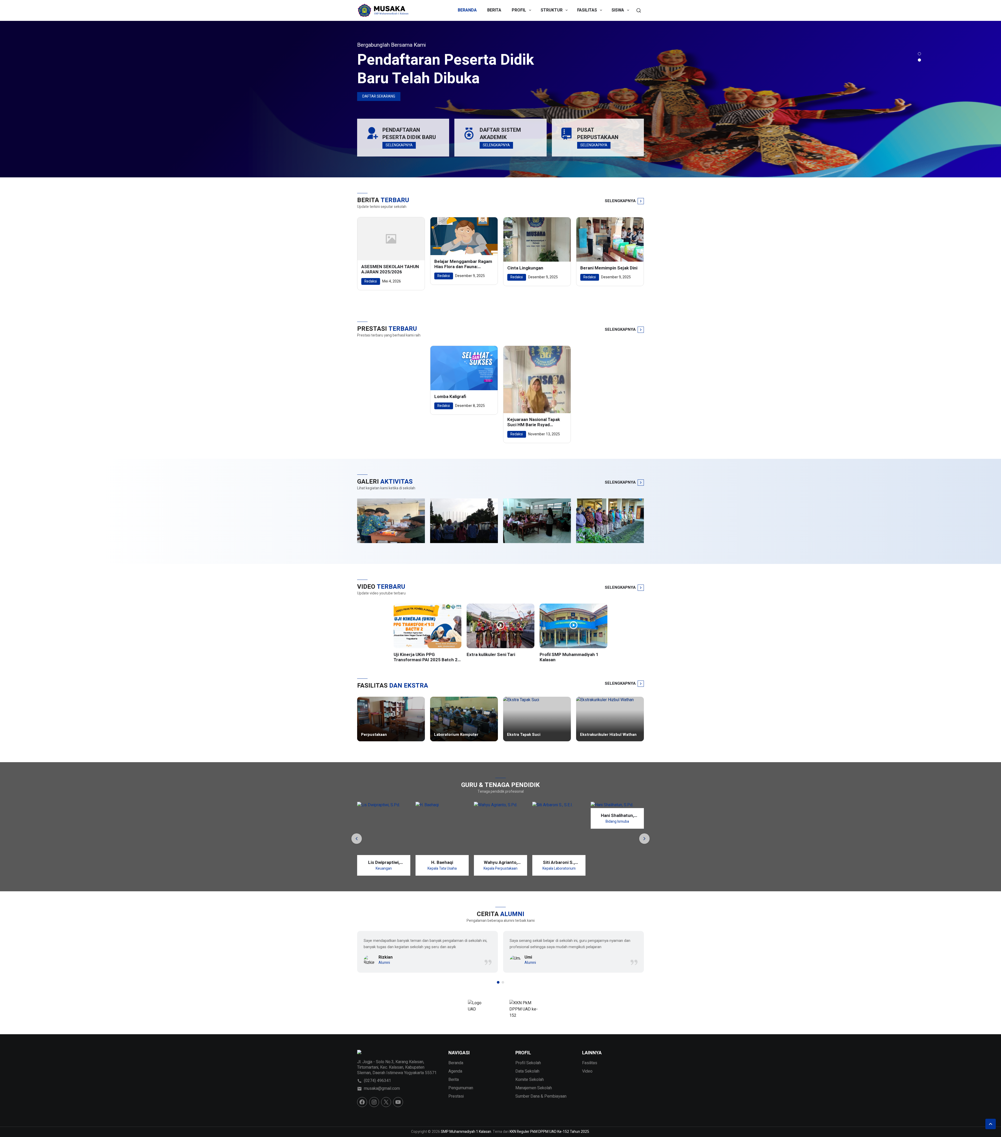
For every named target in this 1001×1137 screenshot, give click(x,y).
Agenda (455, 1071)
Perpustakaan (374, 734)
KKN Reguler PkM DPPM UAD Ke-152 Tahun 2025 (549, 1131)
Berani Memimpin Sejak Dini (608, 268)
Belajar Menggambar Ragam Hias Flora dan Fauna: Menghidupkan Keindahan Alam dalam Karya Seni (463, 264)
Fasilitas (587, 10)
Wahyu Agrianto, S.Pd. (442, 862)
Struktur (552, 10)
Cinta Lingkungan (525, 268)
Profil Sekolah (528, 1063)
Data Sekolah (527, 1071)
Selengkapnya (375, 96)
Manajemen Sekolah (533, 1088)
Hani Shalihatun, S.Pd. (559, 815)
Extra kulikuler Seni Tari (491, 654)
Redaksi (370, 281)
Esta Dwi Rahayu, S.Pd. (617, 862)
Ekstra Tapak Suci (523, 734)
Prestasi (456, 1096)
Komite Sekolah (529, 1079)
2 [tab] (919, 60)
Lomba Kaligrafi (450, 396)
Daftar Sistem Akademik (500, 134)
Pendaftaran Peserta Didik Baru (409, 134)
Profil (519, 10)
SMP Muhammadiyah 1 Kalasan (434, 69)
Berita (494, 10)
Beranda (467, 10)
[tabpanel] (500, 99)
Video (587, 1071)
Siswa (618, 10)
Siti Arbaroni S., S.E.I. (500, 862)
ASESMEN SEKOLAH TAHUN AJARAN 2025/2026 (390, 269)
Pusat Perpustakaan (597, 134)
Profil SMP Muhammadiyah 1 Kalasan (569, 657)
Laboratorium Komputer (456, 734)
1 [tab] (919, 53)
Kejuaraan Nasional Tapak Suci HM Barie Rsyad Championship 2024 (533, 422)
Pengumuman (460, 1088)
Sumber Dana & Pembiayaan (540, 1096)
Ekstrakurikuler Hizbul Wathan (608, 734)
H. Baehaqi (384, 862)
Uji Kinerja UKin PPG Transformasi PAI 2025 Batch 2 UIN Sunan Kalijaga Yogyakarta (425, 657)
